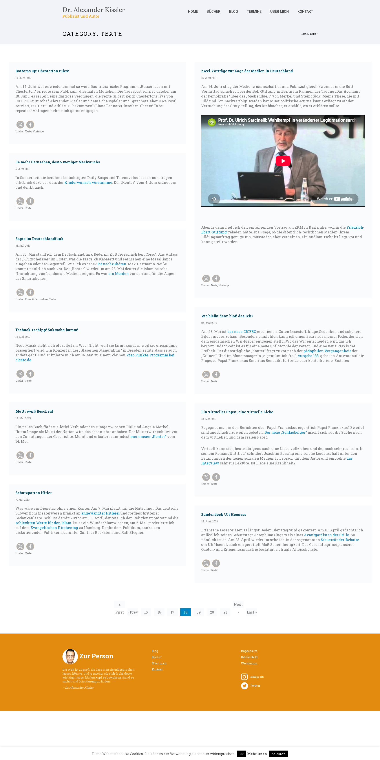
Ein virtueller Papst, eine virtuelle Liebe (237, 412)
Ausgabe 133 (308, 355)
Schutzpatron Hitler (33, 492)
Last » (252, 612)
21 (225, 612)
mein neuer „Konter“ (148, 436)
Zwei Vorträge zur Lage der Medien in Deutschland (247, 71)
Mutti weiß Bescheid (34, 411)
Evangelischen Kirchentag (54, 527)
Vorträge (38, 131)
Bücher (213, 11)
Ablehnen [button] (278, 754)
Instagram (256, 677)
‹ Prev (133, 612)
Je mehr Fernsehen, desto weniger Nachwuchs (57, 162)
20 (212, 612)
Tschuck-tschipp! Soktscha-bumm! (46, 329)
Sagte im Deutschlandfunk (39, 238)
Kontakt (305, 11)
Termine (254, 11)
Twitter (254, 686)
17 (172, 612)
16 (159, 612)
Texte (313, 33)
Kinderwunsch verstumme (88, 182)
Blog (233, 11)
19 (199, 612)
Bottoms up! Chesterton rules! (42, 71)
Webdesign (249, 663)
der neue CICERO (241, 331)
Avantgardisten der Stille (326, 535)
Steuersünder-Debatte (340, 539)
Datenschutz (249, 657)
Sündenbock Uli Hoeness (223, 514)
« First (119, 605)
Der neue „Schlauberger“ (286, 432)
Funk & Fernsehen (36, 299)
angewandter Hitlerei (100, 513)
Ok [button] (242, 754)
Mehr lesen (257, 753)
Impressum (249, 651)
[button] (20, 124)
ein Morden (118, 273)
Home (193, 11)
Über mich (279, 11)
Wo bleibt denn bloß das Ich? (227, 316)
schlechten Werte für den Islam (43, 522)
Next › (238, 605)
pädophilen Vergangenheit (327, 350)
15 (146, 612)
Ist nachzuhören (111, 264)
